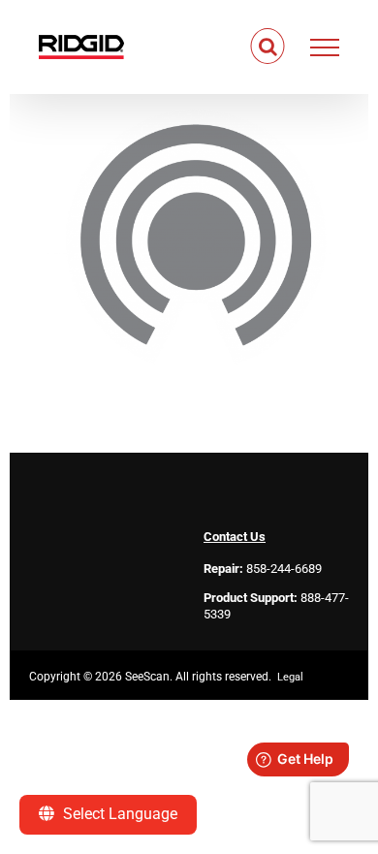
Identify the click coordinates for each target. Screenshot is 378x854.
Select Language (118, 814)
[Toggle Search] (268, 46)
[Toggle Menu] (325, 47)
